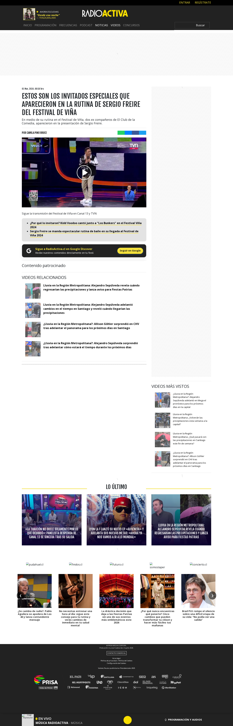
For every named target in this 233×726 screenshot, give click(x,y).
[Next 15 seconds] (136, 720)
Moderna (92, 687)
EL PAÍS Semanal (149, 682)
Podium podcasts (109, 687)
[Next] (144, 720)
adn (164, 677)
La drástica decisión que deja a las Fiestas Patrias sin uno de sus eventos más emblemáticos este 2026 (116, 616)
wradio (110, 682)
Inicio (27, 25)
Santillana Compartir (127, 677)
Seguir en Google (130, 250)
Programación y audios (185, 719)
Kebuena (174, 682)
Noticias (101, 25)
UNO (101, 682)
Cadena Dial (137, 682)
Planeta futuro (162, 682)
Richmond (75, 687)
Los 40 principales (94, 677)
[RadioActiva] (105, 13)
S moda (138, 687)
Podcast (86, 25)
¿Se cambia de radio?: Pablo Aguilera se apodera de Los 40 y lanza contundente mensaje (35, 615)
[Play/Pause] (127, 720)
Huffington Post (82, 682)
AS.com (153, 677)
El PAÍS (77, 677)
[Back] (111, 720)
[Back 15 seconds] (119, 720)
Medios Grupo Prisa (47, 688)
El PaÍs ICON (123, 687)
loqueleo (153, 687)
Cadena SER (142, 677)
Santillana (109, 677)
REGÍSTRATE (202, 2)
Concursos (131, 25)
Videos (115, 25)
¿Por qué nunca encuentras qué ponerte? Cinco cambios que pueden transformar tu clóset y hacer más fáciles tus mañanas (157, 618)
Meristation (169, 687)
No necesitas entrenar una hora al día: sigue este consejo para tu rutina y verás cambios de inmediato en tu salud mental (75, 618)
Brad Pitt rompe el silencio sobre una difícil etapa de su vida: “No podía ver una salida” (198, 615)
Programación (45, 25)
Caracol (177, 677)
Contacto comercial (116, 653)
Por (34, 132)
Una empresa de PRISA (47, 679)
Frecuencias (68, 25)
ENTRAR (184, 2)
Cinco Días (124, 682)
